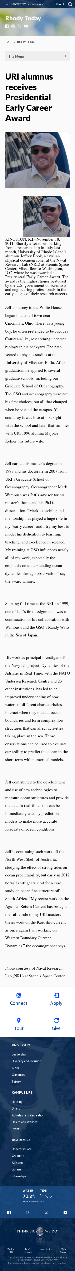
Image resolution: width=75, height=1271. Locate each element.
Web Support (63, 1251)
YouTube (26, 26)
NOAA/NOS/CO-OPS (37, 1201)
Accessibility (46, 1249)
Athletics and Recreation (28, 1115)
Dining (16, 1108)
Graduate (18, 1156)
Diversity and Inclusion (26, 1061)
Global (16, 1068)
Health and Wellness (25, 1122)
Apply (56, 1003)
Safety (16, 1082)
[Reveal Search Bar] (70, 4)
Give (56, 1028)
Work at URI (11, 1251)
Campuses (18, 1075)
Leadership (19, 1054)
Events (16, 1129)
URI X (47, 1212)
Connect (19, 1003)
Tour (19, 1028)
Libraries (17, 1169)
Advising (17, 1163)
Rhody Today (23, 18)
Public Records (27, 1251)
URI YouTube (66, 1212)
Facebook (7, 26)
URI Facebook (9, 1212)
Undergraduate (22, 1149)
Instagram (13, 26)
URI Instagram (28, 1212)
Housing (17, 1102)
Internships (19, 1176)
